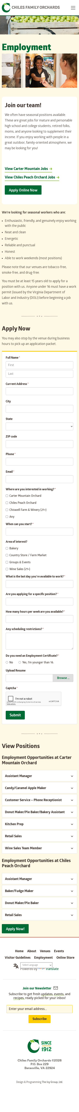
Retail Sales (13, 837)
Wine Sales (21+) (19, 569)
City (8, 401)
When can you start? (19, 524)
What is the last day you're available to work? (35, 577)
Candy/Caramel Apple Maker (25, 788)
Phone (10, 454)
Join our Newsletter (37, 989)
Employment (43, 958)
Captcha (11, 688)
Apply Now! (15, 929)
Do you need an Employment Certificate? (32, 656)
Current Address (17, 384)
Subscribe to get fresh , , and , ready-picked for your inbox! (39, 996)
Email (10, 472)
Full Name (13, 358)
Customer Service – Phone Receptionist (33, 800)
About (31, 952)
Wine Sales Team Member (23, 849)
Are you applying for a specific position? (32, 594)
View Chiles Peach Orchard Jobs (30, 178)
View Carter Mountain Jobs (26, 169)
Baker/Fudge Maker (19, 891)
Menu (73, 7)
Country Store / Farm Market (27, 555)
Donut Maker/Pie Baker (22, 903)
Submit (15, 715)
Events (59, 952)
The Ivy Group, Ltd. (52, 1082)
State (9, 419)
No (11, 662)
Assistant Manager (18, 776)
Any (11, 517)
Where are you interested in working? (31, 489)
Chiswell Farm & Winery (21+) (27, 510)
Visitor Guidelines (17, 958)
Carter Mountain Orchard (25, 496)
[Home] (31, 7)
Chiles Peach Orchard (22, 503)
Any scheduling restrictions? (25, 629)
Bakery (13, 548)
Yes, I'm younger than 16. (38, 662)
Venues (45, 952)
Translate (52, 969)
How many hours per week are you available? (35, 612)
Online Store (65, 958)
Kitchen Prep (14, 825)
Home (19, 952)
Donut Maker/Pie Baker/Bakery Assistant (35, 812)
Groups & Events (19, 562)
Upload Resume (16, 671)
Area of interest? (16, 542)
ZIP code (11, 437)
